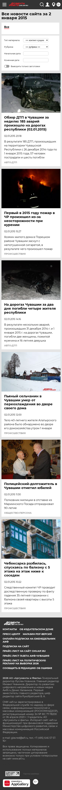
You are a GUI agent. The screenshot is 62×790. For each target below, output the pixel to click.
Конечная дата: (12, 60)
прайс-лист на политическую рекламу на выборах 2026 (24, 662)
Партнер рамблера (31, 774)
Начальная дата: (12, 53)
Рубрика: (9, 47)
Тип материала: (12, 40)
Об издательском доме (36, 629)
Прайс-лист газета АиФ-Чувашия (26, 655)
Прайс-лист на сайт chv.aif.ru (24, 651)
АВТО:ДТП (10, 162)
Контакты (10, 629)
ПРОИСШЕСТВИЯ (15, 254)
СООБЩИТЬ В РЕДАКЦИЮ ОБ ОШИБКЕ (27, 668)
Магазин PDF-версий (37, 634)
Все (6, 27)
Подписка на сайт (16, 646)
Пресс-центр (11, 634)
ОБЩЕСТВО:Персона (18, 513)
